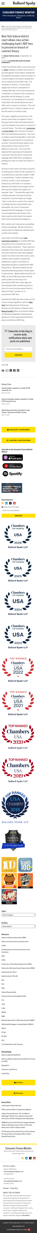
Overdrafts (6, 62)
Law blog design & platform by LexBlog (17, 1229)
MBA (3, 1016)
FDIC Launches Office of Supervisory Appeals (16, 1109)
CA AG (4, 945)
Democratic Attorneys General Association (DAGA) (18, 968)
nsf (7, 365)
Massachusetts (7, 311)
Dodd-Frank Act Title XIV (10, 976)
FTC (3, 1000)
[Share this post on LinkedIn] (18, 370)
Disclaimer (6, 1188)
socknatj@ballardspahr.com (13, 1181)
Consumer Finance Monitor (18, 12)
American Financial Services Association (15, 941)
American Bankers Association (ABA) (14, 937)
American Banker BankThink (11, 1055)
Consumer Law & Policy (9, 1069)
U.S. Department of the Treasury (12, 1044)
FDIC (3, 988)
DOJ (3, 980)
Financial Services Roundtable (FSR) (14, 996)
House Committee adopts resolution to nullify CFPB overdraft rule (17, 400)
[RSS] (3, 503)
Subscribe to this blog (11, 507)
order (6, 70)
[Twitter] (10, 503)
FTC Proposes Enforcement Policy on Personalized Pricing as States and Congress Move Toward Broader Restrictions (18, 1133)
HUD (3, 1004)
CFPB (3, 960)
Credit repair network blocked (11, 1105)
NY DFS (4, 1036)
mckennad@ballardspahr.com (13, 1171)
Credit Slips (5, 1073)
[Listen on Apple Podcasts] (12, 460)
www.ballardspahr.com (19, 1226)
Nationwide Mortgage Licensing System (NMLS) (18, 1024)
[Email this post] (7, 370)
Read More (26, 1215)
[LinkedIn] (6, 503)
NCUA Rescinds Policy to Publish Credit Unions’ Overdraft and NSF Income (16, 411)
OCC (3, 1040)
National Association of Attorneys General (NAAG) (18, 1020)
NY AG (4, 1032)
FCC (3, 984)
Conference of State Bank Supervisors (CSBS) (17, 964)
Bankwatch (5, 1065)
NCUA (4, 1028)
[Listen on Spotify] (12, 476)
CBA (3, 956)
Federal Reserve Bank (9, 992)
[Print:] (3, 370)
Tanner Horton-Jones (11, 56)
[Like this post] (14, 370)
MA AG (4, 1012)
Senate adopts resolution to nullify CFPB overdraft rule (16, 389)
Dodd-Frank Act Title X (9, 972)
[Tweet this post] (11, 370)
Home (3, 26)
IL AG (3, 1008)
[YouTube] (14, 503)
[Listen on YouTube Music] (12, 468)
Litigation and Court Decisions (19, 61)
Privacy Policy (14, 1188)
